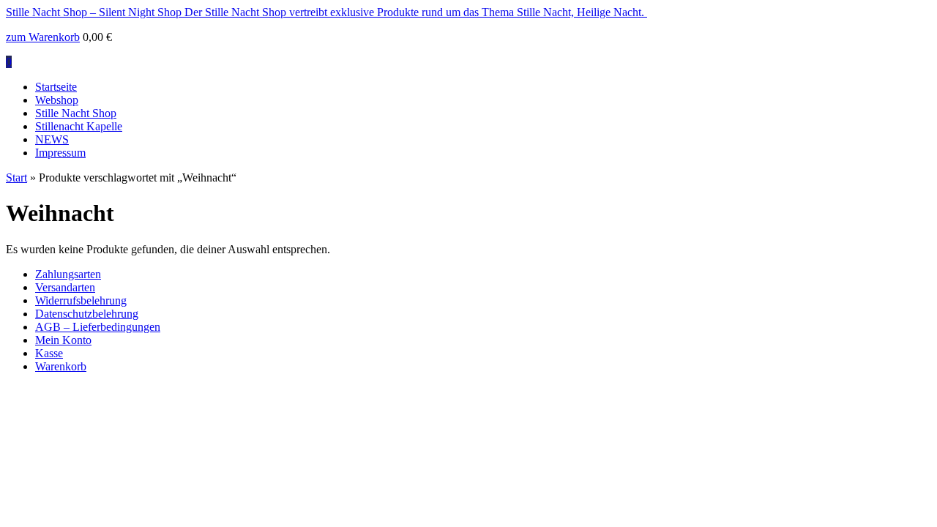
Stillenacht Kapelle (78, 126)
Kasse (49, 353)
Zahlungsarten (68, 274)
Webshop (56, 100)
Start (16, 177)
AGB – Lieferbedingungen (97, 327)
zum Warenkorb (43, 37)
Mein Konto (63, 340)
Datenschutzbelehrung (86, 313)
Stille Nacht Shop (75, 113)
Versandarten (65, 287)
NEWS (52, 139)
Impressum (60, 152)
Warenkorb (60, 366)
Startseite (56, 87)
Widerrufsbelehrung (81, 300)
